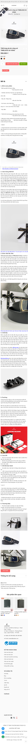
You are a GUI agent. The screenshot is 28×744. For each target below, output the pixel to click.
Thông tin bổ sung (8, 576)
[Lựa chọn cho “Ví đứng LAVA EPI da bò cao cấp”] (12, 610)
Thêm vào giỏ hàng (12, 63)
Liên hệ (5, 685)
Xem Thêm (5, 570)
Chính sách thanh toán (8, 659)
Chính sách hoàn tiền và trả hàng (11, 657)
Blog (5, 676)
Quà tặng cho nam (5, 586)
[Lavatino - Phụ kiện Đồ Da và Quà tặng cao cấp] (14, 5)
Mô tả (3, 81)
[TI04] (14, 31)
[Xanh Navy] (4, 615)
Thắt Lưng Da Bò (4, 588)
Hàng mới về (6, 689)
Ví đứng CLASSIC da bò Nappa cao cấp (20, 611)
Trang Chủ (10, 14)
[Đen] (1, 615)
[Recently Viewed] (25, 741)
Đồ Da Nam (9, 584)
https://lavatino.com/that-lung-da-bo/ (10, 168)
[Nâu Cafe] (2, 615)
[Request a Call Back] (25, 737)
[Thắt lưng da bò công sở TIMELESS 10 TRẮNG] (26, 49)
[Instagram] (11, 717)
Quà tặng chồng (13, 586)
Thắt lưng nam (12, 588)
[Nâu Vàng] (18, 615)
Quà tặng (14, 584)
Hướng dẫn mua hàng (8, 666)
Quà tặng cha (17, 14)
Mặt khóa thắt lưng (5, 358)
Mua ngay (23, 63)
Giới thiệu (6, 673)
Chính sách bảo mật (8, 654)
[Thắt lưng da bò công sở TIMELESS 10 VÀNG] (24, 49)
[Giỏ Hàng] (26, 5)
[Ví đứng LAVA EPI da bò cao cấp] (7, 603)
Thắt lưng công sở (21, 586)
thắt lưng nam (16, 347)
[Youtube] (16, 717)
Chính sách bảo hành (8, 652)
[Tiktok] (14, 717)
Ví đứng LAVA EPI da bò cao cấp (7, 611)
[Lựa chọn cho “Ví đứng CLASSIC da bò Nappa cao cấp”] (25, 610)
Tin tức (5, 680)
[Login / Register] (24, 5)
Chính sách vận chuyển (9, 661)
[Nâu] (16, 615)
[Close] (26, 1)
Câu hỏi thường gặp (8, 663)
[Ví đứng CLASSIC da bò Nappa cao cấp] (20, 603)
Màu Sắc (3, 56)
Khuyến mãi (6, 687)
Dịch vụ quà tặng (7, 678)
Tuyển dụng (6, 682)
